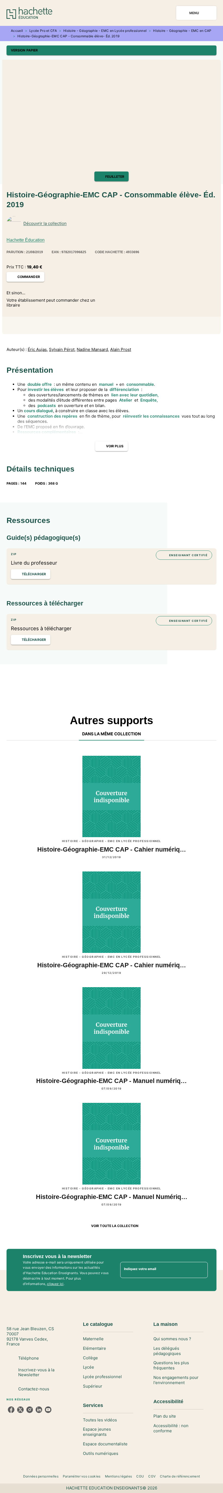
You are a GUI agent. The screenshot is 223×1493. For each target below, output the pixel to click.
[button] (111, 50)
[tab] (111, 734)
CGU (140, 1476)
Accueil (17, 31)
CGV (152, 1476)
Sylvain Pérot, (62, 349)
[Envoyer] (201, 1270)
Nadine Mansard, (93, 349)
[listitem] (11, 1409)
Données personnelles (40, 1476)
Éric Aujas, (38, 349)
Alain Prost (120, 349)
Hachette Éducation (26, 240)
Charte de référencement (180, 1476)
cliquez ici (55, 1284)
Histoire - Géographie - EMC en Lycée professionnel (105, 31)
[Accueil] (29, 13)
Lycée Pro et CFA (43, 31)
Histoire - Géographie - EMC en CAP (182, 31)
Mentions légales (118, 1476)
